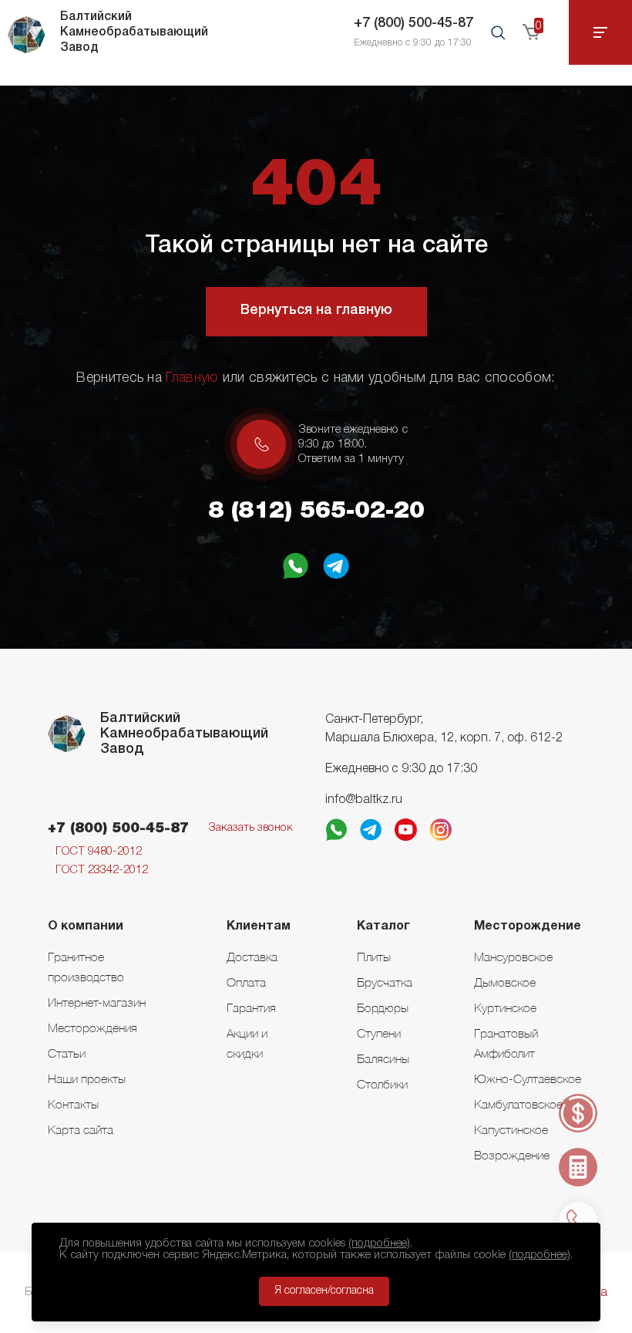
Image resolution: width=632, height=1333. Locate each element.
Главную (192, 378)
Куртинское (505, 1007)
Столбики (382, 1084)
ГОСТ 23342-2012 (101, 870)
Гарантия (251, 1007)
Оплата (246, 982)
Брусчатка (384, 982)
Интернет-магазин (97, 1002)
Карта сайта (80, 1129)
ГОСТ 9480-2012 (98, 851)
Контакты (73, 1104)
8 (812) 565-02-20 (316, 511)
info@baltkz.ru (363, 800)
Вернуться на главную (316, 310)
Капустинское (511, 1129)
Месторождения (92, 1027)
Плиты (374, 956)
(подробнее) (379, 1243)
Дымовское (505, 982)
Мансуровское (513, 956)
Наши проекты (87, 1078)
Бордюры (382, 1007)
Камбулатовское (518, 1104)
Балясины (383, 1058)
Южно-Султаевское (527, 1078)
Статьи (67, 1053)
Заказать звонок (250, 827)
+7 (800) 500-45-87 (413, 23)
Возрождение (512, 1155)
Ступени (379, 1033)
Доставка (252, 956)
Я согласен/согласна (324, 1291)
